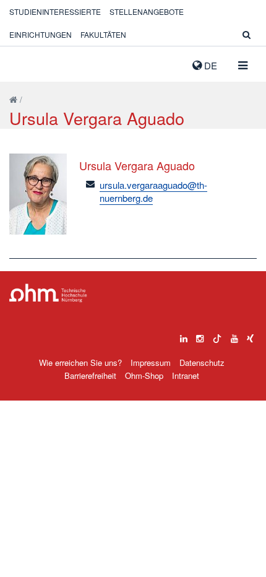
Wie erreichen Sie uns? (80, 362)
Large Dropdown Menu (48, 293)
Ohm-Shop (144, 375)
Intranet (185, 375)
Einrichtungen (40, 34)
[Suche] (246, 34)
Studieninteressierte (55, 11)
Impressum (151, 362)
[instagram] (200, 335)
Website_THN (27, 62)
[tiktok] (217, 335)
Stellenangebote (146, 11)
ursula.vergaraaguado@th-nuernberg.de (153, 191)
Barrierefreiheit (90, 375)
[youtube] (234, 335)
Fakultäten (103, 34)
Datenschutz (202, 362)
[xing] (250, 335)
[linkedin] (183, 335)
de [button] (209, 65)
